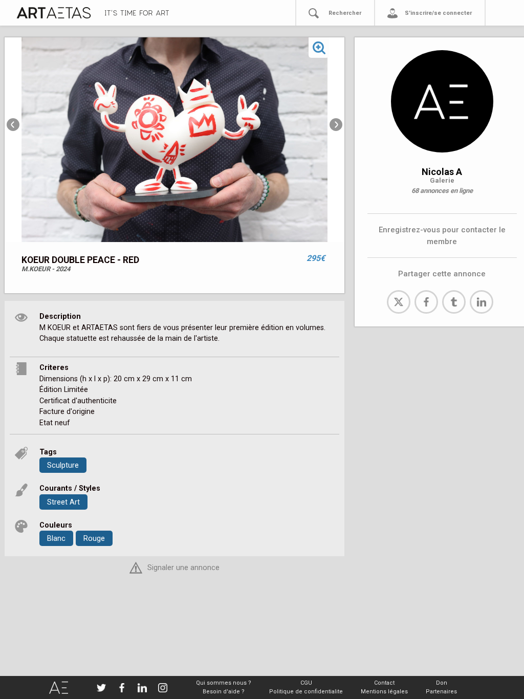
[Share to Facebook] (426, 302)
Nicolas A (442, 172)
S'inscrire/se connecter (438, 13)
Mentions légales (384, 691)
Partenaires (441, 691)
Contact (384, 683)
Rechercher (345, 13)
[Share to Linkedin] (481, 302)
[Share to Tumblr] (454, 302)
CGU (306, 683)
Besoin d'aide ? (224, 691)
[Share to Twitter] (398, 302)
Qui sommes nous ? (223, 683)
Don (441, 683)
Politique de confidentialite (306, 691)
